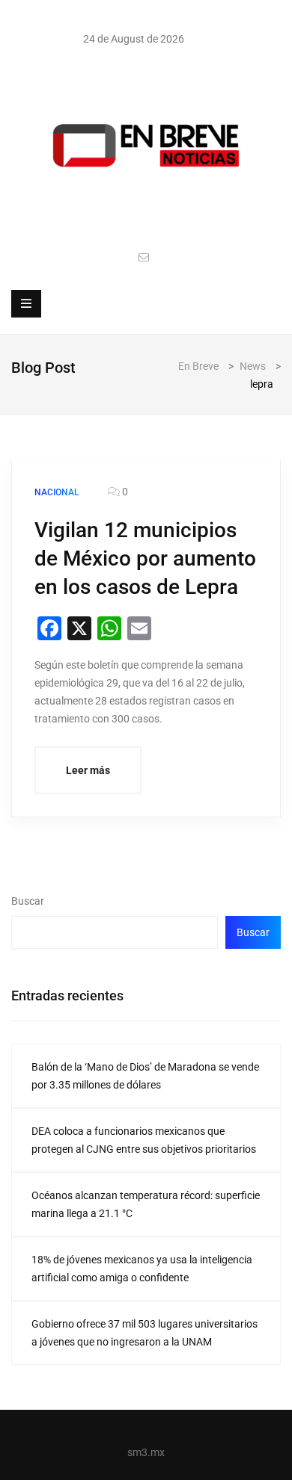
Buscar (27, 901)
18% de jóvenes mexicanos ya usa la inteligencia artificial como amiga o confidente (141, 1269)
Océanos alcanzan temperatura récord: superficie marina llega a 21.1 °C (145, 1204)
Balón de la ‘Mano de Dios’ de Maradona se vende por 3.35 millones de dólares (145, 1076)
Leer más (88, 770)
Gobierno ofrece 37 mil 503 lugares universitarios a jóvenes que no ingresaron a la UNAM (144, 1333)
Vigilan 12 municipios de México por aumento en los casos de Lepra (145, 558)
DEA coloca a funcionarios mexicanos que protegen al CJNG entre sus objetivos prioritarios (143, 1140)
